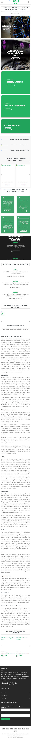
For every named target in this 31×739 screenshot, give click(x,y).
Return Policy (11, 735)
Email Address (4, 713)
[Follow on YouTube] (15, 683)
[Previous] (1, 175)
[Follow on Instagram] (5, 683)
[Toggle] (29, 693)
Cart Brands (4, 695)
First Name (3, 707)
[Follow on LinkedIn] (13, 683)
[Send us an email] (10, 683)
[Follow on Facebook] (2, 683)
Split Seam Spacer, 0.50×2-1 (23, 653)
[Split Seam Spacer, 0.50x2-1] (23, 644)
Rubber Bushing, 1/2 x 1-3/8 (8, 653)
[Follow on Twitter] (7, 683)
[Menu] (2, 2)
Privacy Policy (25, 733)
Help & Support (6, 733)
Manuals (3, 693)
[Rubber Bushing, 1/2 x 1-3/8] (8, 644)
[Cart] (28, 2)
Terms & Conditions (16, 733)
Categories (4, 698)
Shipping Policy (20, 735)
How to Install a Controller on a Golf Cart (15, 325)
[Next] (29, 175)
